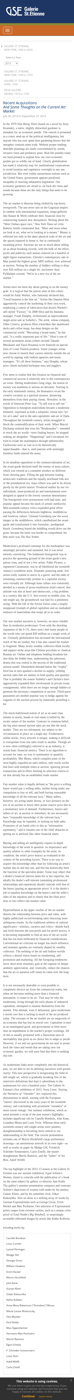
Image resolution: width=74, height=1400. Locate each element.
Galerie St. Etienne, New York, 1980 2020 (18, 48)
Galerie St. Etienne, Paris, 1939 (16, 82)
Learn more (45, 1396)
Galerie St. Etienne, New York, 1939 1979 (18, 73)
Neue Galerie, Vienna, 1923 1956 (16, 91)
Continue (28, 1396)
